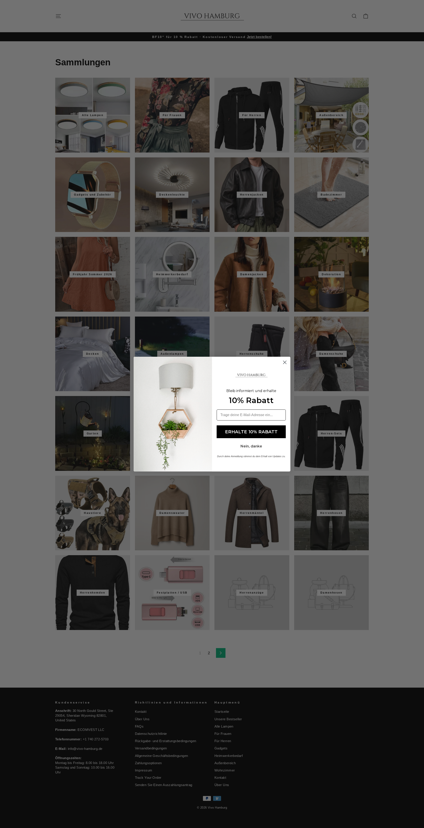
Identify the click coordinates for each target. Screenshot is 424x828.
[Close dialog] (285, 362)
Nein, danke (251, 446)
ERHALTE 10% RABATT (251, 431)
